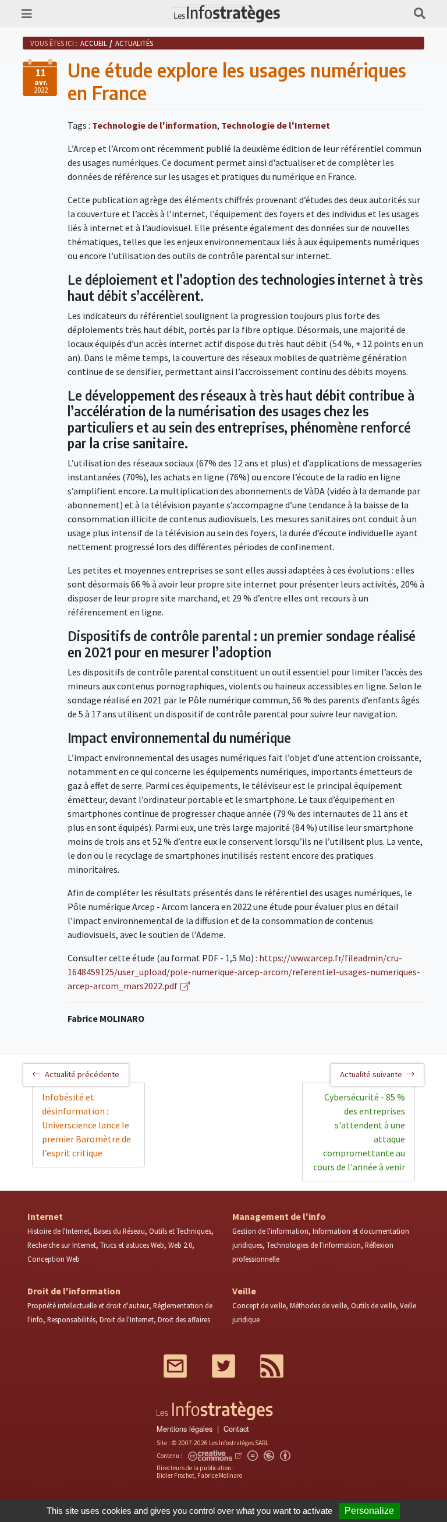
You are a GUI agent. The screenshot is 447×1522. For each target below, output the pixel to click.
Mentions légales (184, 1428)
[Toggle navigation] (27, 13)
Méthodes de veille (318, 1305)
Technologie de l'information (154, 125)
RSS (271, 1366)
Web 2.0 (180, 1245)
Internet (45, 1216)
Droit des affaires (184, 1319)
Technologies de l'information (314, 1245)
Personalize (369, 1511)
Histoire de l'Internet (58, 1231)
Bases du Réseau (119, 1231)
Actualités (134, 43)
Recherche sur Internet (61, 1245)
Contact (236, 1428)
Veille (244, 1291)
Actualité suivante (371, 1074)
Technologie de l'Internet (275, 125)
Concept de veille (259, 1305)
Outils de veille (373, 1305)
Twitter (223, 1366)
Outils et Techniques (180, 1231)
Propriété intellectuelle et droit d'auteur (88, 1305)
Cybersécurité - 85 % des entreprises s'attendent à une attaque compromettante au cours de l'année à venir (359, 1132)
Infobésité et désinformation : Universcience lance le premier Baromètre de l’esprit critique (86, 1125)
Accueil (93, 43)
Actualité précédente (82, 1074)
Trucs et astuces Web (132, 1245)
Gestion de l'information (270, 1231)
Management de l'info (279, 1216)
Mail (175, 1366)
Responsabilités (71, 1319)
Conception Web (53, 1258)
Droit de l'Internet (127, 1319)
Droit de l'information (73, 1291)
